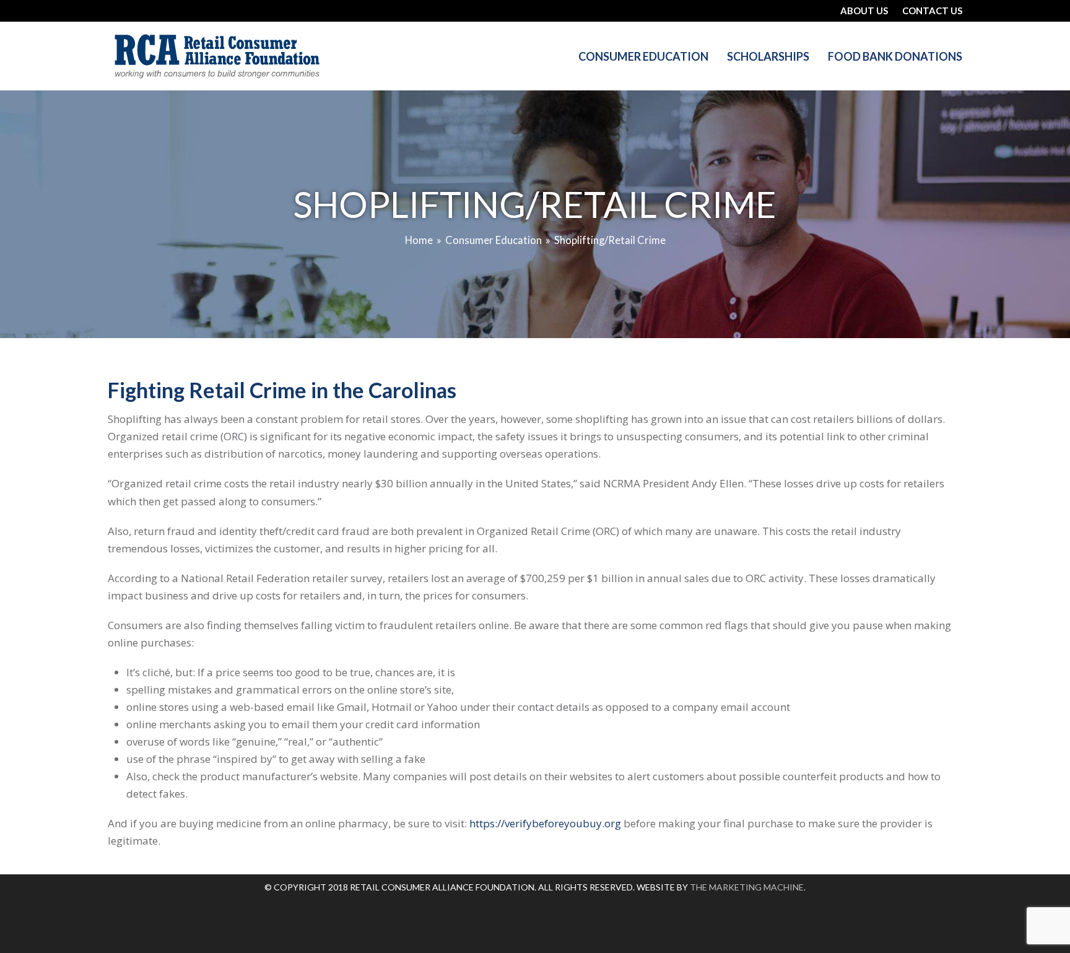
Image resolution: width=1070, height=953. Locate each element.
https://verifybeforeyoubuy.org (545, 823)
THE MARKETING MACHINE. (748, 887)
